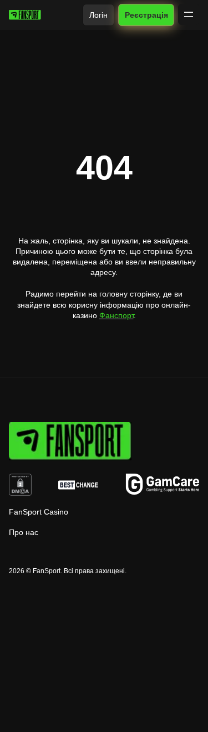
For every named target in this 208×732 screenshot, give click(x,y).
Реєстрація (146, 15)
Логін (98, 15)
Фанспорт (116, 315)
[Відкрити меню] (188, 14)
